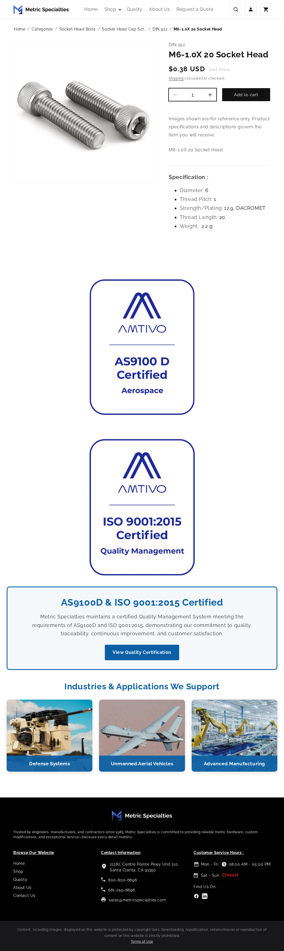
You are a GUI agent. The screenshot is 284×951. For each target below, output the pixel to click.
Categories (42, 29)
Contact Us (24, 895)
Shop (18, 871)
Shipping (176, 78)
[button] (112, 9)
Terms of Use (142, 942)
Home (19, 29)
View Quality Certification (142, 652)
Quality (20, 879)
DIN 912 (160, 29)
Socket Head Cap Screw (124, 29)
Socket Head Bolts (77, 29)
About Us (22, 887)
